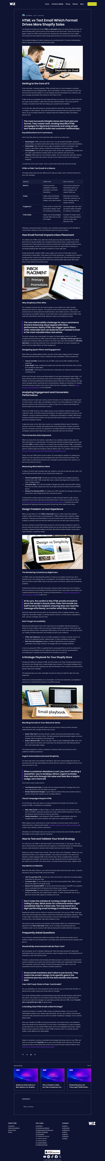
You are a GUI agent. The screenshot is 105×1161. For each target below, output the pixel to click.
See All (89, 1065)
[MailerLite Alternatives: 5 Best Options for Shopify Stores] (26, 1075)
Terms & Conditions (13, 1128)
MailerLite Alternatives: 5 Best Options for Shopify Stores (25, 1086)
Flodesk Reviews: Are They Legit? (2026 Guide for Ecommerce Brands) (78, 1086)
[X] (60, 1156)
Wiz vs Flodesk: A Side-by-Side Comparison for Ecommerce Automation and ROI (52, 1086)
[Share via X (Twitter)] (27, 1054)
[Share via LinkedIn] (31, 1054)
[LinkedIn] (48, 1156)
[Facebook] (56, 1156)
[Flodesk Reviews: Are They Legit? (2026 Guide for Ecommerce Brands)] (79, 1075)
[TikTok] (52, 1156)
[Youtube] (44, 1156)
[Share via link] (35, 1054)
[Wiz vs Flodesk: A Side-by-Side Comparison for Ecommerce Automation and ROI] (52, 1075)
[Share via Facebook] (23, 1054)
